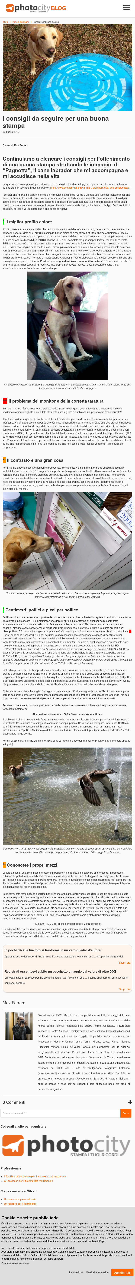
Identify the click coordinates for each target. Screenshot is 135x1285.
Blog (5, 21)
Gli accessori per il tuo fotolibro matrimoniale (28, 1181)
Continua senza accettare (15, 1263)
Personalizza (76, 1272)
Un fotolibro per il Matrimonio (20, 1203)
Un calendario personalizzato (20, 1199)
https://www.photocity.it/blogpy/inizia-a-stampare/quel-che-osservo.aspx (90, 187)
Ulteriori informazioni (97, 1272)
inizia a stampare (20, 21)
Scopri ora (124, 962)
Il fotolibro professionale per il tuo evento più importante (35, 1176)
